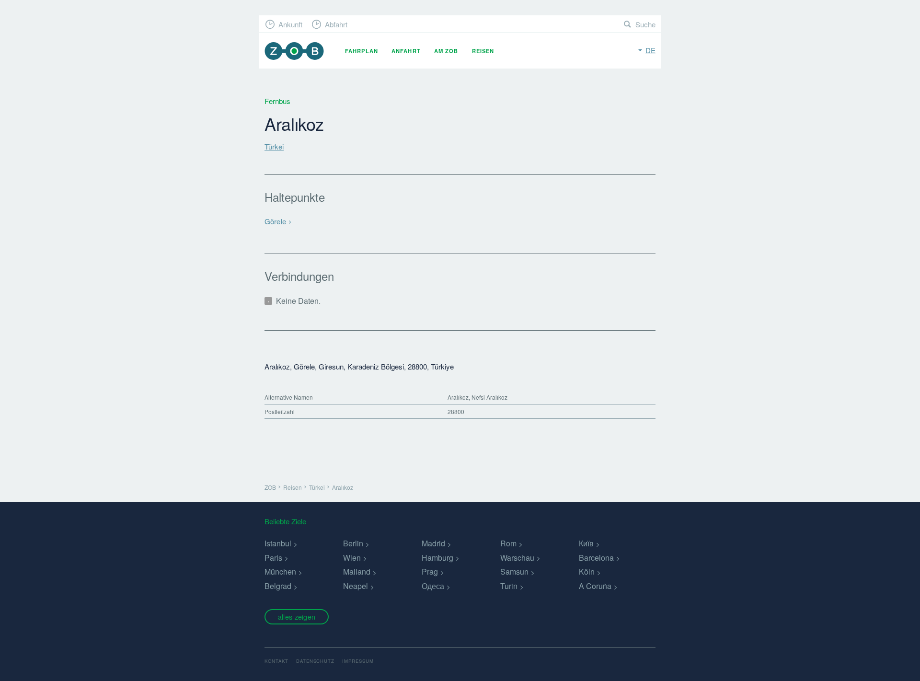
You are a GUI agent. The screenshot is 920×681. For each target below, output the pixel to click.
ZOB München (294, 51)
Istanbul (277, 543)
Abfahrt (336, 24)
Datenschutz (315, 661)
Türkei (274, 146)
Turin (509, 585)
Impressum (358, 661)
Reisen (483, 51)
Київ (586, 543)
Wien (352, 557)
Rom (508, 543)
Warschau (517, 557)
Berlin (353, 543)
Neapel (355, 585)
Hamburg (437, 557)
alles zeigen (296, 617)
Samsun (514, 571)
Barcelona (596, 557)
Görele (275, 221)
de (650, 50)
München (280, 571)
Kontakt (276, 661)
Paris (273, 557)
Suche (645, 24)
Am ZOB (446, 51)
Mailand (356, 571)
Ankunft (290, 24)
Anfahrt (406, 51)
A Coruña (595, 585)
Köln (587, 571)
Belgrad (277, 585)
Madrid (433, 543)
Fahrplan (361, 51)
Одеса (433, 585)
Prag (430, 571)
